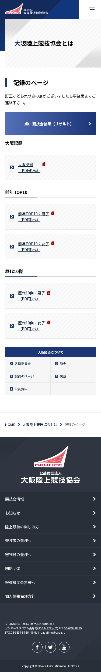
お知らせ (12, 513)
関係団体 (12, 568)
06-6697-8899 (73, 628)
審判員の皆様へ (18, 554)
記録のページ (24, 376)
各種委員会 (23, 363)
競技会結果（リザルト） (53, 123)
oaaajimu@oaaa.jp (53, 632)
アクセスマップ (47, 628)
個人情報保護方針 (20, 596)
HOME (10, 424)
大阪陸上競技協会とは (39, 424)
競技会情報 (14, 499)
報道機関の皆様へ (20, 582)
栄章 (63, 376)
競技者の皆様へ (18, 540)
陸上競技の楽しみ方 (22, 526)
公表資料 (21, 389)
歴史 (63, 363)
